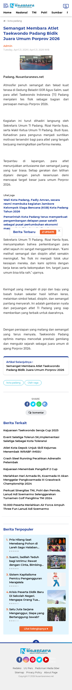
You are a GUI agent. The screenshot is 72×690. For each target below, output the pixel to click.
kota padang (13, 382)
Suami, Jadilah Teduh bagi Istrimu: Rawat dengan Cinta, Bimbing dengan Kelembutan (25, 561)
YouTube (48, 664)
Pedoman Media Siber (47, 668)
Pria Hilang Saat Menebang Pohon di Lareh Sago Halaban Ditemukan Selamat (23, 543)
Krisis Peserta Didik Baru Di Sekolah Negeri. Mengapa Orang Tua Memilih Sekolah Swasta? (26, 596)
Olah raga (33, 382)
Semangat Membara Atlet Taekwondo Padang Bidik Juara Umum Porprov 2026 (35, 368)
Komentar (38, 412)
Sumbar (57, 12)
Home (7, 12)
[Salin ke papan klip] (44, 404)
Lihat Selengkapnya (35, 628)
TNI (34, 12)
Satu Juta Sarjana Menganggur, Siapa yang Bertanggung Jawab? (26, 613)
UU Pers (28, 668)
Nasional (22, 12)
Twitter (41, 664)
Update (49, 232)
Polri (44, 12)
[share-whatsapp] (39, 404)
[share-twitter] (33, 404)
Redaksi (17, 668)
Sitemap (19, 672)
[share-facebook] (27, 404)
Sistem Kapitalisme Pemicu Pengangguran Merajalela (25, 578)
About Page (54, 660)
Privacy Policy (34, 672)
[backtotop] (36, 643)
